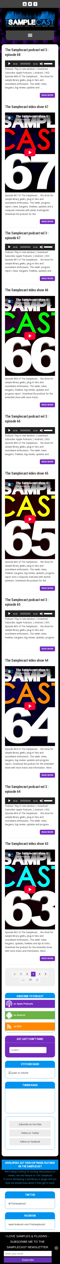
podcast (24, 214)
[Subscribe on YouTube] (24, 3)
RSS (47, 72)
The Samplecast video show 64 (26, 660)
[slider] (48, 63)
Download (42, 69)
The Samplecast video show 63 (26, 844)
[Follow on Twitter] (30, 3)
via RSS (18, 1026)
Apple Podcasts (24, 72)
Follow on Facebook (30, 1141)
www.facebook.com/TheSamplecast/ (26, 1224)
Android (38, 72)
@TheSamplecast (17, 1203)
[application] (30, 63)
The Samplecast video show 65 (26, 473)
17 (30, 980)
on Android (19, 1015)
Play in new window (24, 69)
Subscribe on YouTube (30, 1124)
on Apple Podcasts (23, 1004)
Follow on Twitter (30, 1133)
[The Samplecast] (30, 19)
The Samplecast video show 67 (26, 107)
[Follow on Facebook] (35, 3)
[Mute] (41, 63)
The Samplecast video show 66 (26, 290)
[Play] (9, 63)
